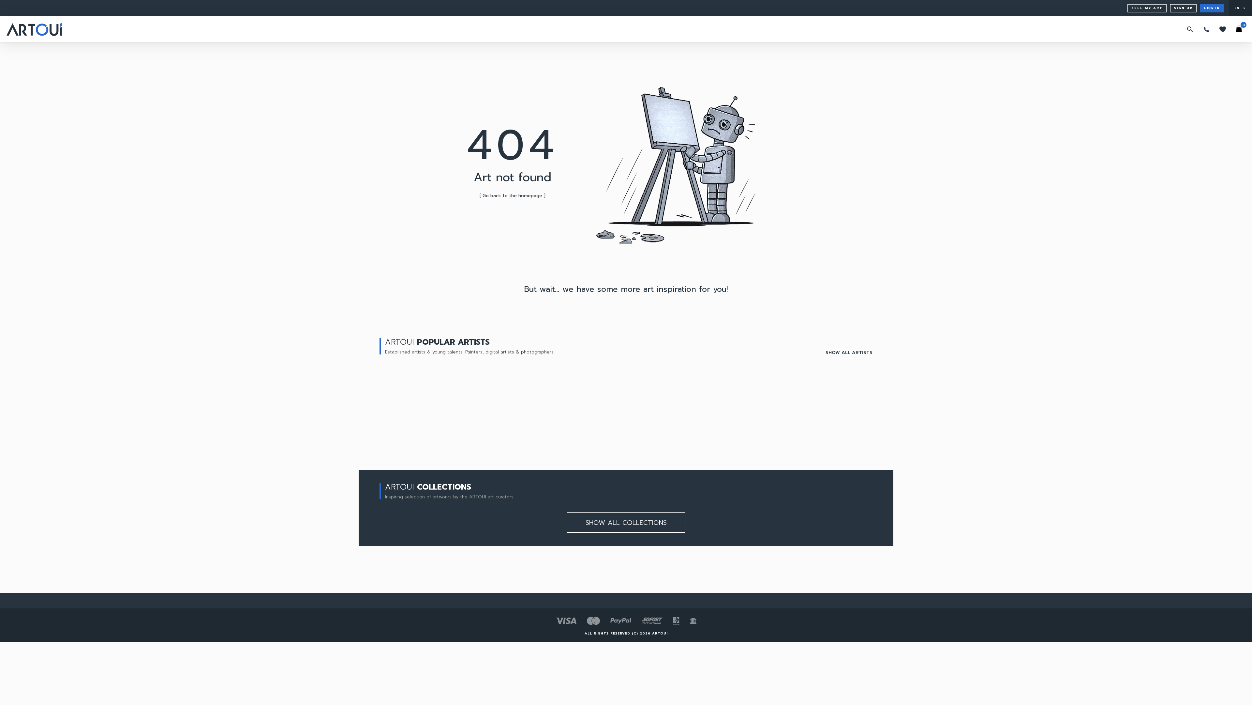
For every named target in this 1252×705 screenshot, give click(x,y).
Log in (1212, 8)
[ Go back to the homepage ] (512, 195)
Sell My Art (1147, 8)
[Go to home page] (34, 29)
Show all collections (626, 522)
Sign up (1183, 8)
